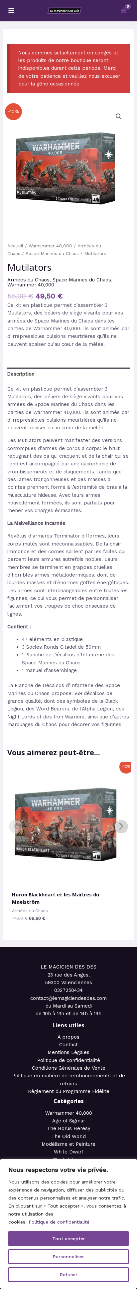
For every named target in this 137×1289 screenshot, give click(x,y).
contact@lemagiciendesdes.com (68, 998)
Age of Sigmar (68, 1121)
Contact (68, 1045)
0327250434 (68, 990)
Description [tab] (21, 374)
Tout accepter (68, 1238)
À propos (68, 1037)
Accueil (15, 245)
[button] (119, 117)
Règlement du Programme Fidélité (68, 1091)
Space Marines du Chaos (52, 253)
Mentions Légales (68, 1052)
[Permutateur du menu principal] (11, 10)
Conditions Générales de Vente (68, 1068)
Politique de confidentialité (59, 1222)
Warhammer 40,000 (50, 245)
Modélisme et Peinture (68, 1144)
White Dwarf (68, 1152)
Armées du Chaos (28, 280)
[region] (68, 1224)
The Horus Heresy (68, 1128)
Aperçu (68, 881)
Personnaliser (68, 1256)
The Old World (68, 1136)
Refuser (68, 1274)
